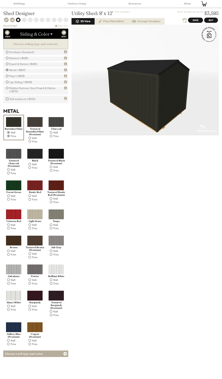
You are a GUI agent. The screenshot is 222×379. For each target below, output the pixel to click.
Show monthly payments (190, 11)
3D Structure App (206, 129)
